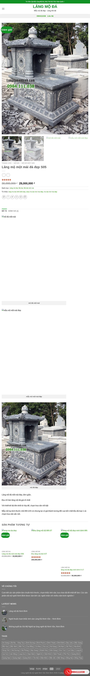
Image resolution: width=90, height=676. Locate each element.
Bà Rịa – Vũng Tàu (17, 643)
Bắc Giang (78, 643)
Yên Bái (36, 658)
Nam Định (31, 654)
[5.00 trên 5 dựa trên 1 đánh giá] (45, 180)
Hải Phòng (24, 650)
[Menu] (3, 9)
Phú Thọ (66, 654)
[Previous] (6, 78)
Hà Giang (53, 646)
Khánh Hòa (43, 650)
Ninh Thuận (57, 654)
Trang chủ (6, 163)
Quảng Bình (76, 654)
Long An (79, 650)
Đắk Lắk (52, 658)
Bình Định (61, 643)
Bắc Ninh (14, 646)
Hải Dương (15, 650)
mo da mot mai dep (50, 192)
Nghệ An (40, 654)
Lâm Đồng (13, 654)
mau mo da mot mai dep (34, 192)
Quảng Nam (6, 658)
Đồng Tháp (78, 658)
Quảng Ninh (27, 658)
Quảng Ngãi (17, 658)
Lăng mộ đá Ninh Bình (18, 611)
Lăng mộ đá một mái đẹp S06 (13, 554)
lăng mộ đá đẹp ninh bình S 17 (72, 570)
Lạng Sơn (22, 654)
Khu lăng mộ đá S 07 (39, 554)
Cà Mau (38, 646)
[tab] (4, 211)
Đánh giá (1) (13, 211)
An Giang (5, 643)
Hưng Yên (5, 650)
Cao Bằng (30, 646)
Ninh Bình (48, 654)
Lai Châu (71, 650)
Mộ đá (16, 163)
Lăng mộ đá (45, 6)
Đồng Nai (69, 658)
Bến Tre (21, 646)
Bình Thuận (51, 643)
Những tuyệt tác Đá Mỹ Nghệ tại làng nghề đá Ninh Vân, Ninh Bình (36, 627)
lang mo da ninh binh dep (16, 192)
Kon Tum (62, 650)
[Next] (83, 78)
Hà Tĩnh (69, 646)
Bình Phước (41, 643)
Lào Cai (5, 654)
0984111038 (41, 16)
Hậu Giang (34, 650)
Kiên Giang (53, 650)
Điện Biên (44, 658)
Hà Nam (61, 646)
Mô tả (4, 211)
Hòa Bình (77, 646)
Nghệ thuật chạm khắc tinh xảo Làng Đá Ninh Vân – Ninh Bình (35, 619)
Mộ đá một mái (28, 163)
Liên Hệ (50, 16)
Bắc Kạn (5, 646)
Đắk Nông (60, 658)
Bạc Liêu (69, 643)
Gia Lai (45, 646)
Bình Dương (30, 643)
